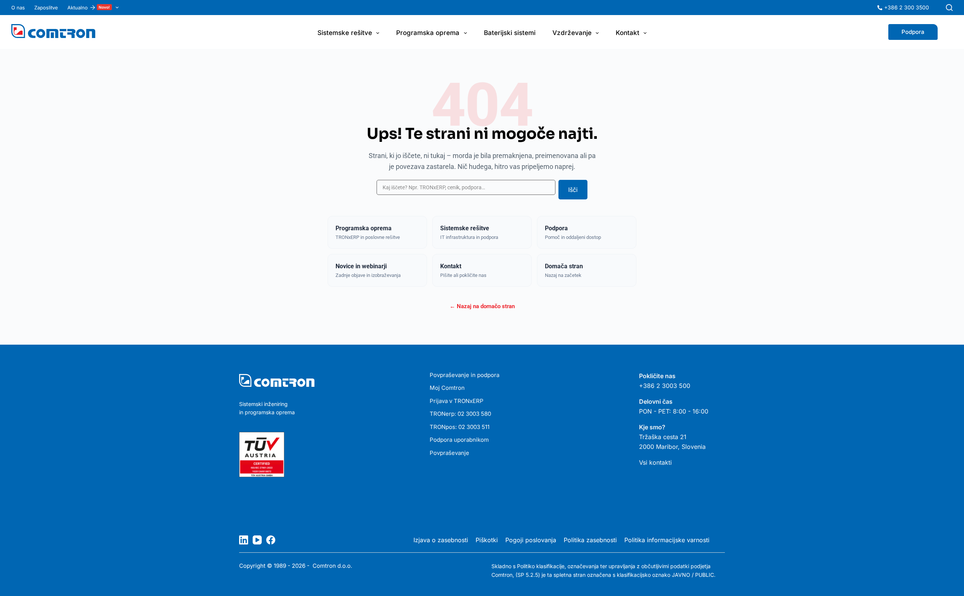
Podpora (912, 31)
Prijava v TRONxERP (457, 400)
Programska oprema (427, 32)
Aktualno (88, 8)
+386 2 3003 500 (664, 385)
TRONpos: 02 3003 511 (460, 426)
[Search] (949, 7)
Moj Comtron (447, 387)
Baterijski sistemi (509, 32)
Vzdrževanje (572, 32)
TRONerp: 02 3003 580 (460, 413)
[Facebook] (270, 539)
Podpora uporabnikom (459, 439)
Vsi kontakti (655, 462)
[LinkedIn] (243, 539)
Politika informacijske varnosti (666, 540)
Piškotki (487, 540)
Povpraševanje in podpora (464, 375)
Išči (573, 189)
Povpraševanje (449, 452)
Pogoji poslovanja (530, 540)
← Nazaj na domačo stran (482, 306)
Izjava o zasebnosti (440, 540)
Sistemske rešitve (344, 32)
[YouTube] (257, 539)
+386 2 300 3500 (906, 7)
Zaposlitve (46, 8)
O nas (18, 8)
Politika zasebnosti (590, 540)
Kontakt (627, 32)
